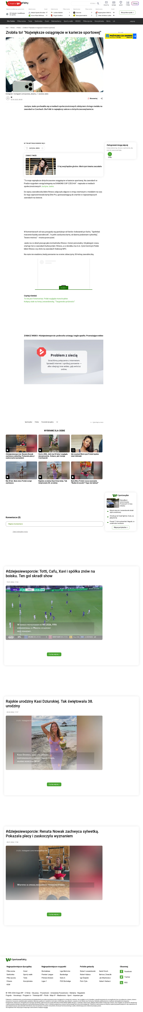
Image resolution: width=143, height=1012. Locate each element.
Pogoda (9, 995)
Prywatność (44, 993)
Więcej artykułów (120, 527)
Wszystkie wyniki (126, 12)
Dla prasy (35, 993)
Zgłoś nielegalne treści (20, 532)
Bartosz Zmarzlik (105, 975)
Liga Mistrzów (65, 971)
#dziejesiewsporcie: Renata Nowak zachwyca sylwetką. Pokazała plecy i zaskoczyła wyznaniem (20, 456)
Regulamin (81, 993)
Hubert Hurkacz (105, 981)
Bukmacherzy (56, 21)
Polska (19, 27)
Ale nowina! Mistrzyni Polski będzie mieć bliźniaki (85, 455)
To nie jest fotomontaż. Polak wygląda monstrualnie (46, 299)
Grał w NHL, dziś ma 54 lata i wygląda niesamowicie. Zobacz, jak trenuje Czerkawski (53, 456)
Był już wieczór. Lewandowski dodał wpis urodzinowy (121, 511)
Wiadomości (61, 995)
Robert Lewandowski (87, 971)
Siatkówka (38, 21)
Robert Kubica (85, 975)
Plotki (46, 995)
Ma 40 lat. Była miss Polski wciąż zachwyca (19, 482)
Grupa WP (19, 993)
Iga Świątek (84, 978)
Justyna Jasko (47, 186)
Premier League (47, 975)
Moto (108, 21)
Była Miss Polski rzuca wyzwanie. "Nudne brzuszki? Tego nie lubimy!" (85, 482)
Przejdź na (13, 3)
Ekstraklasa (46, 971)
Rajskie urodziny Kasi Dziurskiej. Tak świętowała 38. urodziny (52, 482)
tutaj (46, 1007)
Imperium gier (78, 995)
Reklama (73, 993)
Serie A (62, 978)
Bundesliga (64, 975)
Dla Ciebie (11, 21)
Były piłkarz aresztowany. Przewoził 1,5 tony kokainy (126, 503)
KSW (8, 985)
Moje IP (53, 995)
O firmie (27, 993)
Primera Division (47, 978)
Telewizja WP (38, 995)
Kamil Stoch (103, 971)
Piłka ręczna (87, 21)
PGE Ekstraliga (65, 981)
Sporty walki (68, 21)
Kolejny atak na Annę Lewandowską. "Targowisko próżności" (49, 301)
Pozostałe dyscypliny (47, 422)
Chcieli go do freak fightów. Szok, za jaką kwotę (122, 517)
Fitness (13, 27)
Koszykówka (99, 21)
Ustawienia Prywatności (59, 993)
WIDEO (78, 21)
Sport (69, 995)
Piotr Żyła (83, 981)
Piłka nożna (21, 21)
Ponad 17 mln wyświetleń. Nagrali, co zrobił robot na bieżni (122, 522)
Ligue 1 (44, 981)
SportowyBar (28, 422)
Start (7, 27)
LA (114, 21)
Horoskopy (17, 995)
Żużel (47, 21)
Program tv (27, 995)
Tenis (30, 21)
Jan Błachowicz (105, 978)
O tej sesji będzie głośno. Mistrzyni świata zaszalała (79, 166)
